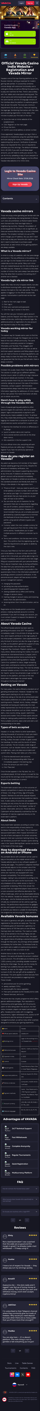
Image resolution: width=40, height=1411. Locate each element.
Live (16, 1363)
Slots (9, 1363)
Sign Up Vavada (20, 184)
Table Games (27, 1363)
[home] (6, 3)
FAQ (33, 1368)
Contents (24, 1368)
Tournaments (10, 1368)
